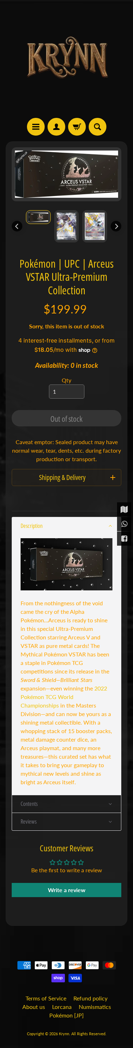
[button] (66, 526)
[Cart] (77, 127)
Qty (66, 380)
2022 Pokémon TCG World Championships (64, 697)
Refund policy (90, 998)
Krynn (64, 1033)
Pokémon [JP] (66, 1015)
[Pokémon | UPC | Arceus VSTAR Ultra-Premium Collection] (38, 217)
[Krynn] (66, 59)
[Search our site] (97, 127)
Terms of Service (46, 998)
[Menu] (36, 127)
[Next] (116, 226)
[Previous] (17, 226)
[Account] (56, 127)
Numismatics (95, 1006)
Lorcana (62, 1006)
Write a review (66, 889)
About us (33, 1006)
